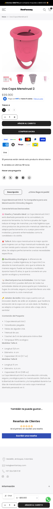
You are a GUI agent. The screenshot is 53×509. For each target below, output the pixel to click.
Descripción (13, 192)
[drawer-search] (44, 9)
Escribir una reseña (26, 435)
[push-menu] (4, 9)
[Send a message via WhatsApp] (48, 499)
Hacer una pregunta (11, 170)
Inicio (4, 17)
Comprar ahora (26, 131)
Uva (5, 152)
